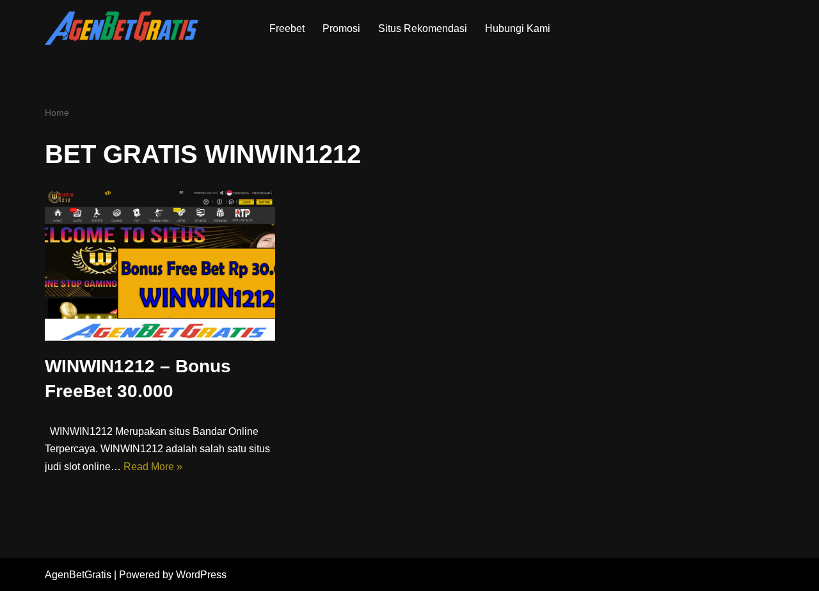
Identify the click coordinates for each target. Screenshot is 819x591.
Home (57, 112)
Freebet (287, 28)
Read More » (152, 466)
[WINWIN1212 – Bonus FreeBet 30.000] (160, 264)
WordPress (201, 574)
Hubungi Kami (517, 28)
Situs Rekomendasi (422, 28)
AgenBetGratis (78, 574)
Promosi (341, 28)
